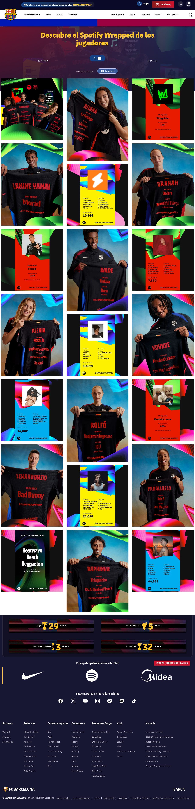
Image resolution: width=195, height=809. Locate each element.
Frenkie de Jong (55, 751)
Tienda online (98, 751)
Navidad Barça (98, 776)
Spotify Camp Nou (125, 732)
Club (131, 14)
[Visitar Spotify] (92, 675)
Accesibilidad (108, 798)
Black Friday (97, 771)
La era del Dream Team (156, 746)
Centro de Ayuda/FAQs (97, 758)
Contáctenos (122, 798)
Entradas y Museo (31, 14)
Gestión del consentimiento (163, 798)
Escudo (120, 742)
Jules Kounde (30, 756)
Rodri (50, 766)
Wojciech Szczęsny (6, 734)
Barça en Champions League (158, 766)
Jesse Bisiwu (77, 771)
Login (144, 4)
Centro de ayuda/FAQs (140, 798)
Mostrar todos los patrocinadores (172, 663)
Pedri (50, 737)
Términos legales (63, 798)
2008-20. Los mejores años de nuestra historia (159, 739)
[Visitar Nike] (33, 675)
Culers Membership (100, 732)
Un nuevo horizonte (155, 732)
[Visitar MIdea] (156, 675)
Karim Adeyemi (76, 763)
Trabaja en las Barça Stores (126, 754)
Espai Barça (145, 14)
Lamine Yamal (78, 732)
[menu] (188, 4)
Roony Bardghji (75, 744)
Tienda (48, 14)
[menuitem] (189, 3)
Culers (59, 14)
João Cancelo (30, 771)
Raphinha (76, 737)
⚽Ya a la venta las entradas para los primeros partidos (58, 4)
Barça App (96, 746)
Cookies (97, 798)
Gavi (49, 732)
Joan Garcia (7, 742)
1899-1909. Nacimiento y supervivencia (156, 758)
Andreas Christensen (29, 744)
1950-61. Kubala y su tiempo (158, 751)
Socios (157, 14)
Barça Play (73, 14)
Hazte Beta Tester (99, 766)
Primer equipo (116, 14)
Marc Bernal (53, 761)
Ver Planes (165, 4)
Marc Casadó (53, 746)
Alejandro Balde (31, 732)
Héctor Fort (29, 766)
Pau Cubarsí (29, 737)
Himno (120, 746)
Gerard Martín (30, 751)
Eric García (28, 761)
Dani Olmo (52, 756)
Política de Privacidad (81, 798)
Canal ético (122, 737)
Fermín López (54, 742)
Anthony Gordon (75, 754)
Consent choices (183, 798)
